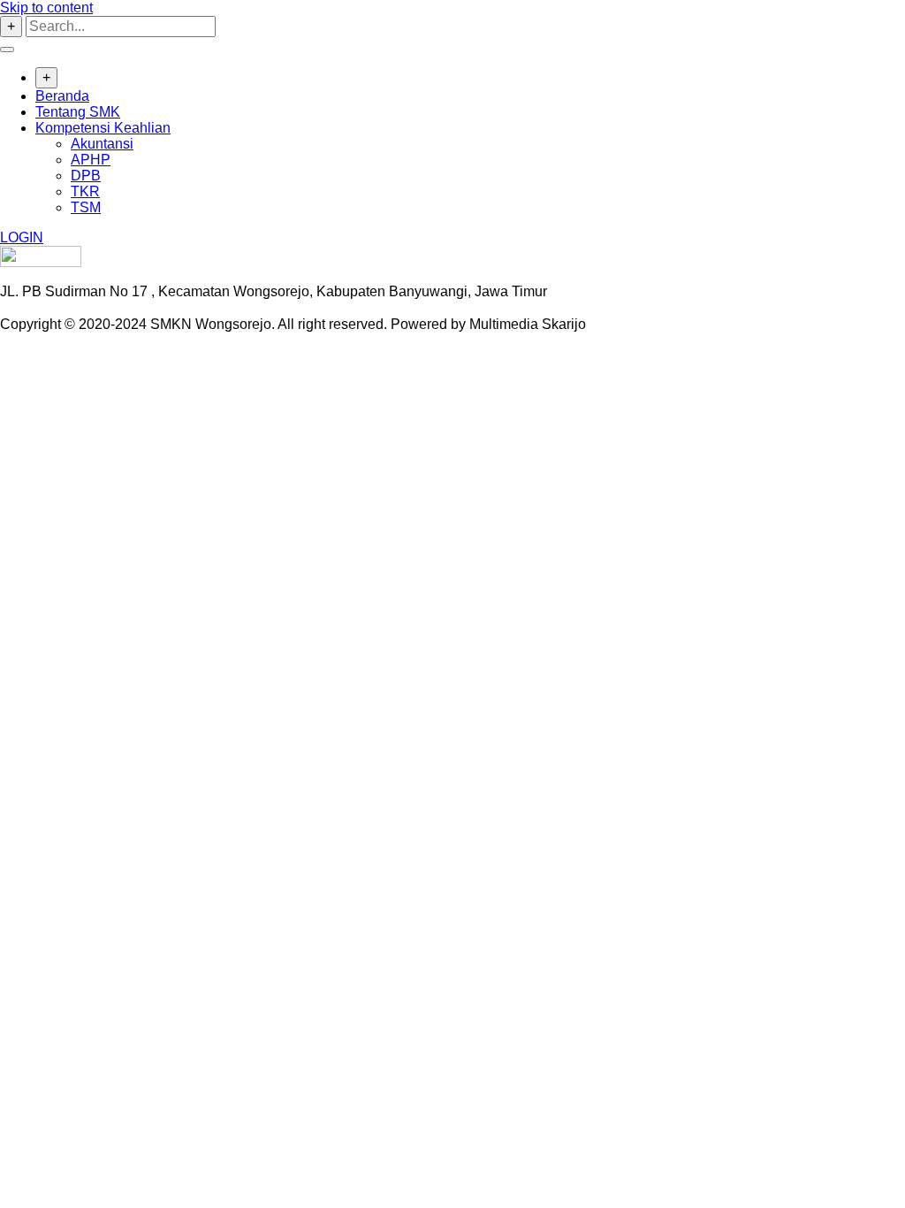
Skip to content (46, 7)
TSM (86, 207)
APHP (90, 159)
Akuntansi (102, 143)
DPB (86, 175)
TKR (85, 191)
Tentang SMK (77, 111)
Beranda (62, 95)
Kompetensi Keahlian (103, 127)
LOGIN (21, 237)
